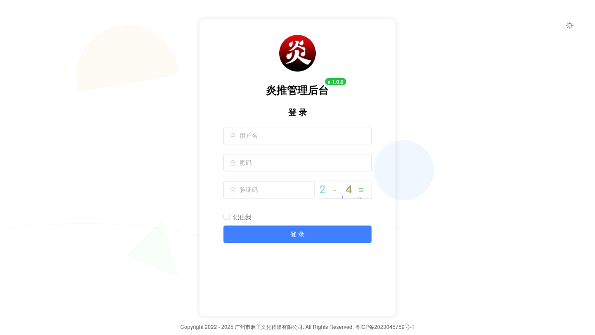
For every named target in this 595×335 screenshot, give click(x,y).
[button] (569, 25)
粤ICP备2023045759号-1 (385, 326)
